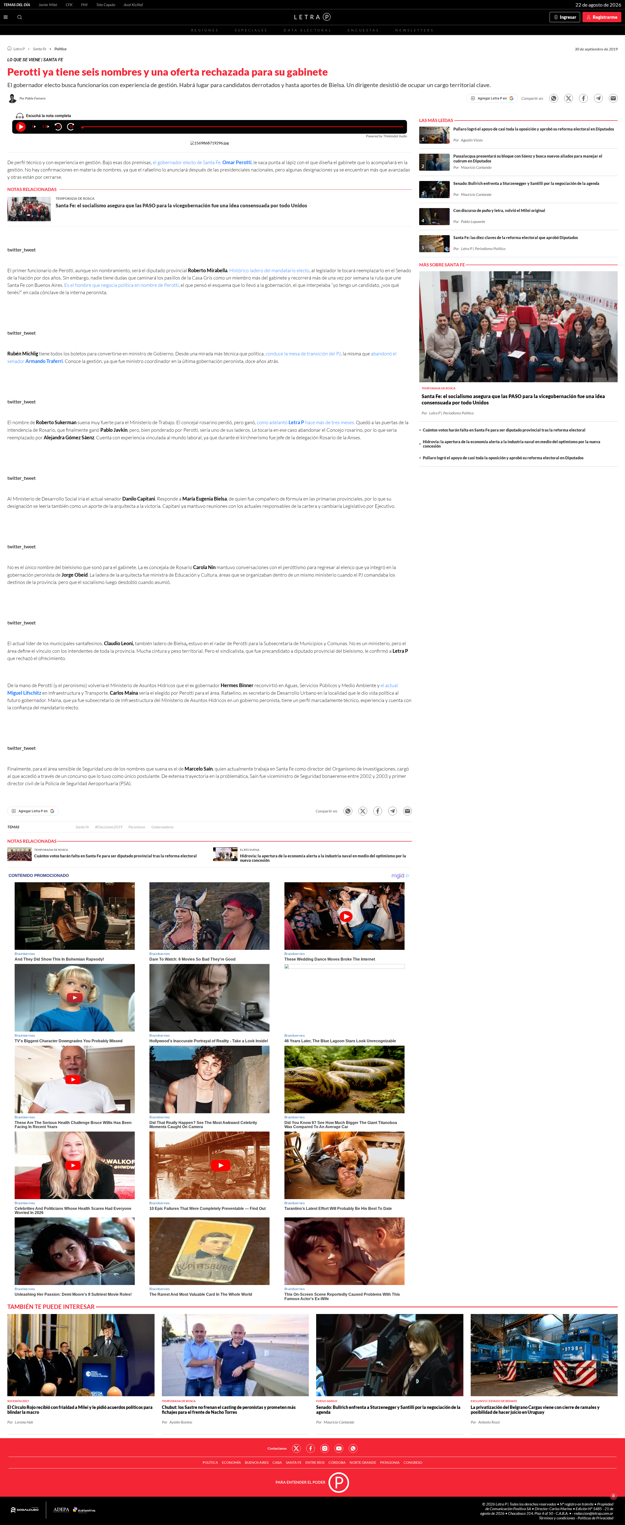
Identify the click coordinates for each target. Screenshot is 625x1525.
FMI (84, 4)
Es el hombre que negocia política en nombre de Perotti (121, 285)
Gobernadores (162, 826)
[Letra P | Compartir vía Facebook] (583, 98)
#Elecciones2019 (108, 826)
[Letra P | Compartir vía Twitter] (568, 98)
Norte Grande (363, 1462)
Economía (231, 1462)
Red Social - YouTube (339, 1448)
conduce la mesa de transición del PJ (303, 354)
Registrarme (605, 17)
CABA (277, 1462)
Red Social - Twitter (296, 1448)
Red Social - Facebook (310, 1448)
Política (60, 48)
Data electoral (308, 30)
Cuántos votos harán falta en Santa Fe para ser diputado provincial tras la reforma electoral (504, 430)
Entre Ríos (314, 1462)
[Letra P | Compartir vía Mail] (613, 98)
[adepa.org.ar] (61, 1510)
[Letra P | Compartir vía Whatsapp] (554, 98)
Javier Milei (48, 4)
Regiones (205, 30)
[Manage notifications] (613, 1496)
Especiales (251, 30)
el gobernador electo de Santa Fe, (202, 162)
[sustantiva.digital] (84, 1510)
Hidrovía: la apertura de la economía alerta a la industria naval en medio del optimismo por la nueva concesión (511, 443)
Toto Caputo (105, 4)
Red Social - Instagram (325, 1448)
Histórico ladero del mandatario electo (269, 270)
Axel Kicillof (133, 4)
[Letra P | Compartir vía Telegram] (598, 98)
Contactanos (277, 1448)
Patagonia (390, 1462)
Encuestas (363, 30)
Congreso (413, 1462)
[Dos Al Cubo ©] (25, 1510)
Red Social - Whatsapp (353, 1448)
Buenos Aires (257, 1462)
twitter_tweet (21, 249)
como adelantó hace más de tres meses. (306, 422)
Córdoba (337, 1462)
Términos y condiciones (557, 1517)
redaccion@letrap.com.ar (593, 1513)
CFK (69, 4)
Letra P (19, 48)
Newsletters (414, 30)
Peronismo (136, 826)
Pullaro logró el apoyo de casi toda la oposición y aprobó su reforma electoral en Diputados (503, 457)
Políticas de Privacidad (595, 1517)
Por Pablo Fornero (32, 98)
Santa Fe (82, 826)
